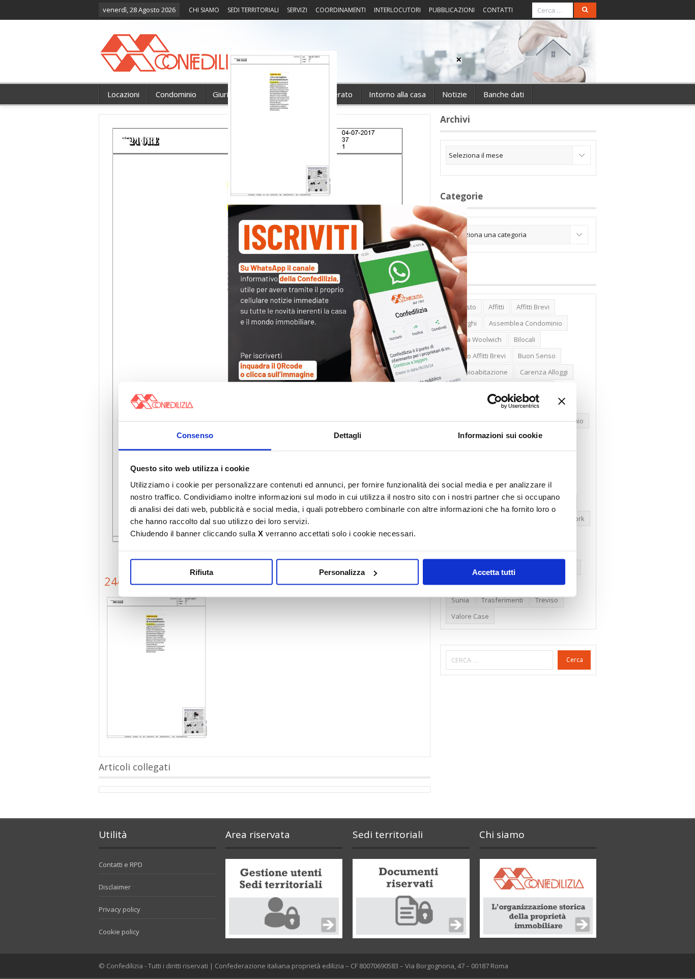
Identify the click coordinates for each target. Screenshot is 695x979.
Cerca (574, 659)
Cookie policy (119, 931)
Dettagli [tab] (348, 434)
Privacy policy (119, 909)
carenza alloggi (544, 372)
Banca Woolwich (476, 339)
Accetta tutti (493, 572)
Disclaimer (115, 886)
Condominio (176, 94)
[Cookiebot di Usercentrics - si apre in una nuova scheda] (494, 401)
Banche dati (503, 94)
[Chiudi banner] (561, 401)
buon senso (537, 355)
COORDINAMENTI (340, 10)
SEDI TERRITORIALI (253, 10)
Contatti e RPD (120, 864)
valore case (470, 616)
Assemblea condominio (525, 323)
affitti (496, 306)
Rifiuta (201, 572)
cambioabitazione (479, 372)
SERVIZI (297, 10)
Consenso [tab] (195, 434)
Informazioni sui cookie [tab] (500, 434)
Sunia (460, 599)
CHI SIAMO (204, 10)
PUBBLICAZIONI (452, 10)
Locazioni (123, 94)
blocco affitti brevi (478, 355)
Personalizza (342, 572)
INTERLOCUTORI (397, 10)
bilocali (524, 339)
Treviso (546, 599)
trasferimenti (502, 599)
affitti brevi (532, 306)
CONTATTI (498, 10)
